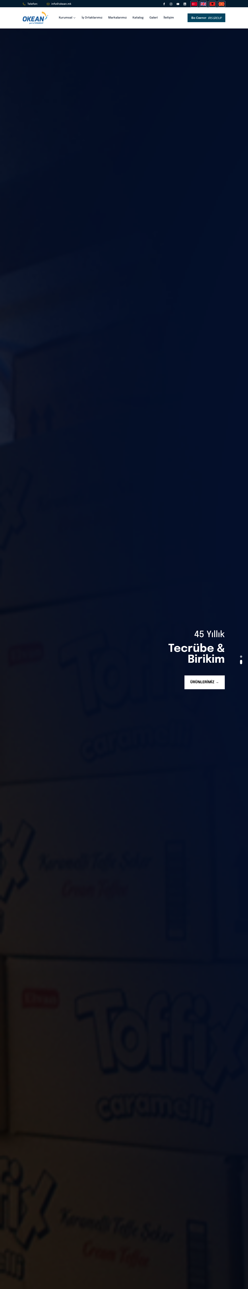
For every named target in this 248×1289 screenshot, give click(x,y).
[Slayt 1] (241, 656)
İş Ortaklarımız (92, 17)
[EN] (203, 4)
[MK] (221, 4)
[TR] (194, 4)
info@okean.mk (61, 4)
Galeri (153, 17)
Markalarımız (117, 17)
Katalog (138, 17)
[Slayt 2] (241, 662)
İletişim (169, 17)
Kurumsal (65, 17)
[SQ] (212, 4)
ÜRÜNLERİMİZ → (204, 682)
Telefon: (32, 4)
